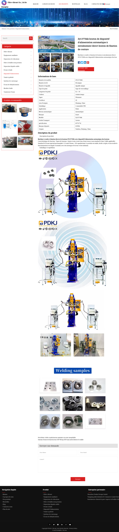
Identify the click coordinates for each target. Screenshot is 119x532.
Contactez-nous (98, 4)
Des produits (63, 4)
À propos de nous (48, 4)
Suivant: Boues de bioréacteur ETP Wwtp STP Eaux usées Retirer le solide (60, 440)
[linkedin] (62, 524)
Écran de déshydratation (11, 85)
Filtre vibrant (8, 52)
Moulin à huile (8, 88)
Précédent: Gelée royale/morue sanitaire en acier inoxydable (57, 437)
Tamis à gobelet (9, 77)
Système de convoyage (11, 81)
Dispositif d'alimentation (22, 29)
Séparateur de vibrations (11, 59)
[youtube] (70, 524)
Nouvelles (76, 4)
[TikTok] (66, 524)
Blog (86, 4)
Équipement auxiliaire (11, 55)
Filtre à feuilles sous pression (13, 63)
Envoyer (77, 479)
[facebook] (49, 524)
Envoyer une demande (83, 69)
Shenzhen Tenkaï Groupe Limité (98, 494)
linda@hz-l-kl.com (61, 530)
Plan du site (6, 509)
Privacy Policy (73, 528)
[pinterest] (58, 524)
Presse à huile (8, 70)
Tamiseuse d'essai (9, 92)
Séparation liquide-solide (11, 66)
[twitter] (53, 524)
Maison (35, 4)
